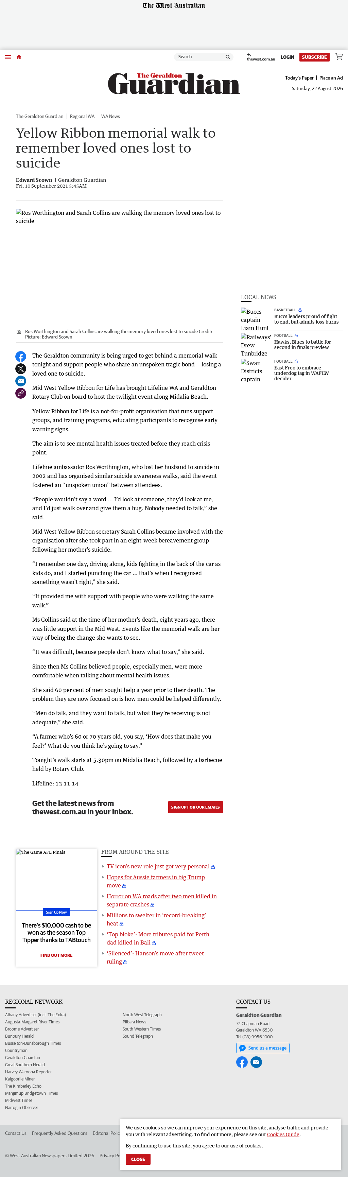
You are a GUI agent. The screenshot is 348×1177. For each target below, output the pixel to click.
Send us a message (267, 1048)
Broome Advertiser (22, 1029)
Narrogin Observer (21, 1107)
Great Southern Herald (25, 1064)
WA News (110, 116)
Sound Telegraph (138, 1036)
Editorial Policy (107, 1133)
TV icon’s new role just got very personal (158, 866)
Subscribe (314, 57)
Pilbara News (134, 1021)
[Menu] (8, 57)
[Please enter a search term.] (228, 57)
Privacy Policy (113, 1155)
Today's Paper (299, 77)
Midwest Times (18, 1100)
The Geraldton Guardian (39, 116)
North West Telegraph (142, 1014)
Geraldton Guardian (22, 1057)
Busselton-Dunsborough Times (33, 1043)
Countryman (16, 1050)
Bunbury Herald (19, 1036)
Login (287, 57)
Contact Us (16, 1133)
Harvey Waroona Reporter (28, 1071)
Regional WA (82, 116)
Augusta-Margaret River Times (32, 1021)
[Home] (19, 57)
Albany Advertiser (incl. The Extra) (35, 1014)
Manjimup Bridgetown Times (31, 1093)
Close (138, 1159)
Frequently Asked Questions (59, 1133)
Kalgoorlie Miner (20, 1078)
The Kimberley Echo (23, 1086)
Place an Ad (331, 77)
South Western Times (142, 1029)
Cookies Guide (283, 1134)
